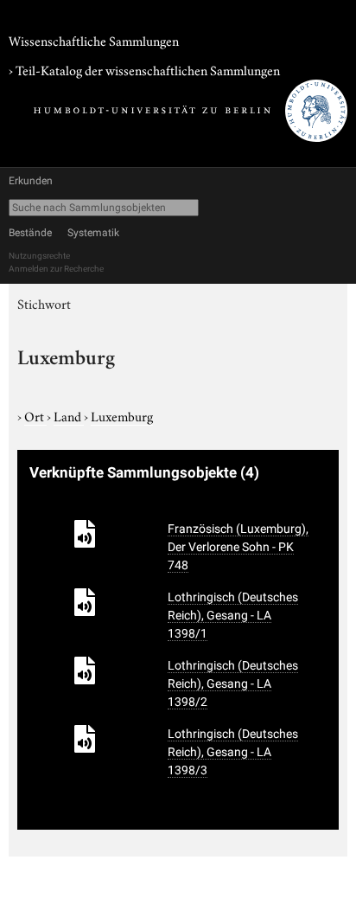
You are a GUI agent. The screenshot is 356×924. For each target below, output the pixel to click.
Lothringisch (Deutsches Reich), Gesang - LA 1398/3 (233, 752)
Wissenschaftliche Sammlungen (94, 39)
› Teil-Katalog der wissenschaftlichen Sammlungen (144, 69)
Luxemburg (122, 415)
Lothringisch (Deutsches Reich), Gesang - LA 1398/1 (233, 615)
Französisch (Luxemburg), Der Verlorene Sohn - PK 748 (238, 547)
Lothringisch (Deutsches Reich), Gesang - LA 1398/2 (233, 683)
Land (69, 415)
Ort (35, 415)
